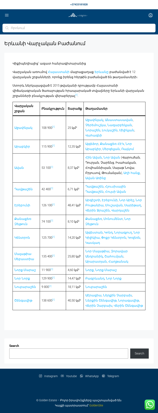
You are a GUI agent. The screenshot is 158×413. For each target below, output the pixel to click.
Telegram (113, 376)
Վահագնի (93, 135)
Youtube (71, 376)
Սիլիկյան (126, 130)
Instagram (51, 376)
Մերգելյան (111, 149)
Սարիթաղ (132, 205)
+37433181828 (79, 4)
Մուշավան (114, 205)
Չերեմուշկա (95, 125)
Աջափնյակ (23, 128)
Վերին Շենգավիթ (128, 305)
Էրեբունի (22, 205)
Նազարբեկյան (119, 125)
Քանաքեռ (93, 219)
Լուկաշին (110, 130)
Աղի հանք (131, 173)
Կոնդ (108, 232)
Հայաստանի (59, 72)
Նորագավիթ (128, 300)
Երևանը (102, 72)
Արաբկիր (22, 146)
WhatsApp (92, 376)
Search (14, 346)
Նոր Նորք (22, 278)
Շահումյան (114, 256)
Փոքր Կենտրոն (113, 237)
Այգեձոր (92, 144)
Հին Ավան (93, 157)
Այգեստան (94, 232)
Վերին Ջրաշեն (97, 210)
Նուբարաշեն (25, 287)
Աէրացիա (93, 295)
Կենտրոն (22, 237)
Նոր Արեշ (126, 200)
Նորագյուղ (123, 232)
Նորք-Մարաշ (25, 270)
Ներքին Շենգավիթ (101, 300)
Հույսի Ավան (115, 192)
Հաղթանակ (118, 261)
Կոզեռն (134, 237)
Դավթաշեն (23, 189)
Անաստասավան (119, 120)
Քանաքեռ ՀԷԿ (112, 144)
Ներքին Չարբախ (117, 295)
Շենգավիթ (23, 300)
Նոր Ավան (111, 157)
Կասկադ (92, 243)
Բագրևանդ (95, 278)
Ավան (19, 168)
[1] (76, 95)
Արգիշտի (92, 200)
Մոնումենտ (113, 219)
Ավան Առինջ (95, 178)
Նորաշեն (92, 130)
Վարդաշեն (120, 210)
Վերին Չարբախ (98, 305)
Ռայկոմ (127, 149)
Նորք (89, 270)
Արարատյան (96, 261)
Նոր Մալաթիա (97, 251)
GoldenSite (96, 405)
